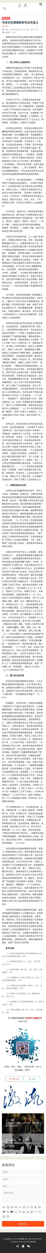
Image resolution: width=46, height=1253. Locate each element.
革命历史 (6, 18)
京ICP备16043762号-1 (34, 1239)
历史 (7, 29)
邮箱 (5, 1179)
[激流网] (23, 5)
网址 (5, 1186)
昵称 (5, 1172)
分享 (33, 1079)
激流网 (7, 32)
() (15, 1079)
